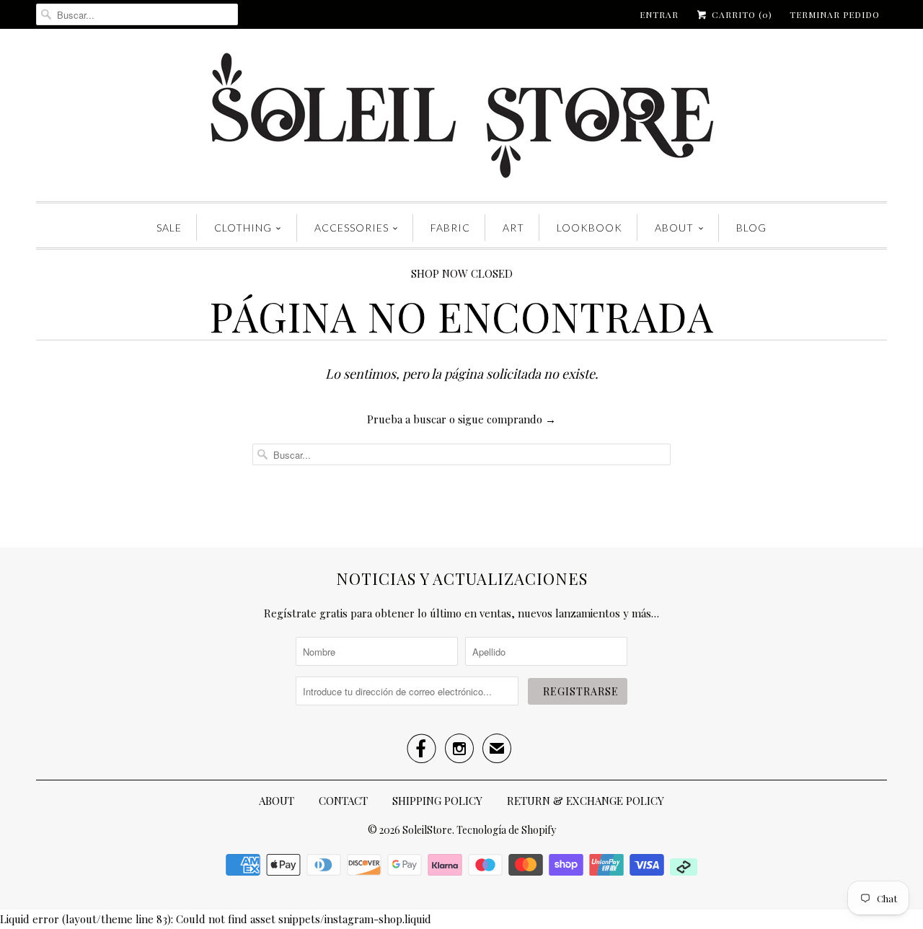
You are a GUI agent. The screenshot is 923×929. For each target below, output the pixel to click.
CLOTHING (243, 227)
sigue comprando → (507, 419)
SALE (169, 227)
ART (513, 227)
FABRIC (450, 227)
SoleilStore (427, 830)
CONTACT (343, 800)
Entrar (659, 14)
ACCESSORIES (351, 227)
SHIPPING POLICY (437, 800)
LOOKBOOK (589, 227)
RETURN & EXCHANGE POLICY (585, 800)
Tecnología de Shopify (506, 830)
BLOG (751, 227)
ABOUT (674, 227)
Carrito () (740, 14)
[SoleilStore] (461, 118)
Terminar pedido (835, 14)
